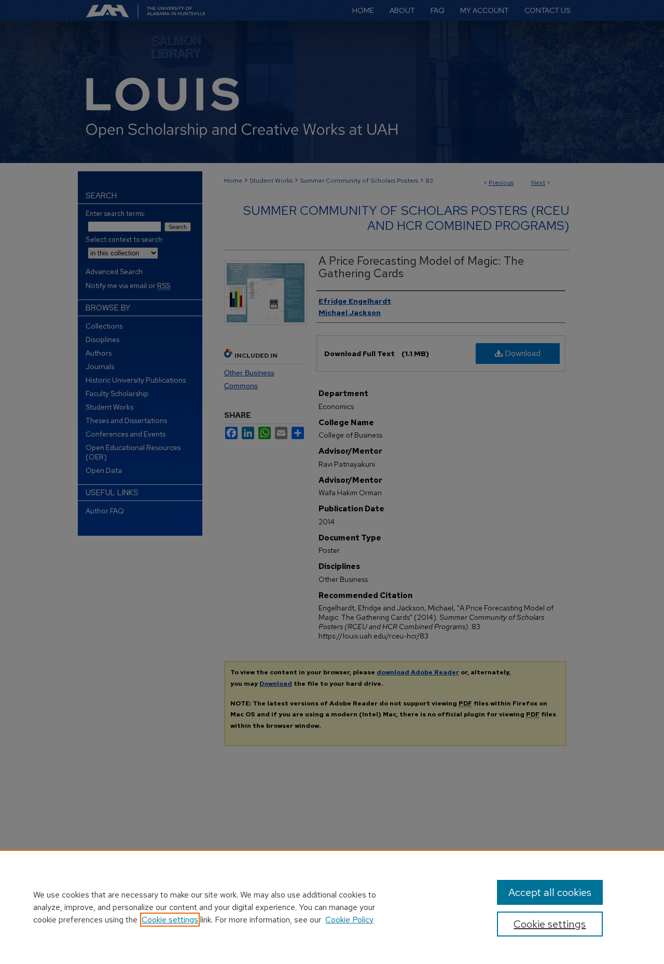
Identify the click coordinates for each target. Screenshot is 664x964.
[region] (332, 907)
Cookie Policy (349, 919)
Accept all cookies (549, 892)
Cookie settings (170, 919)
